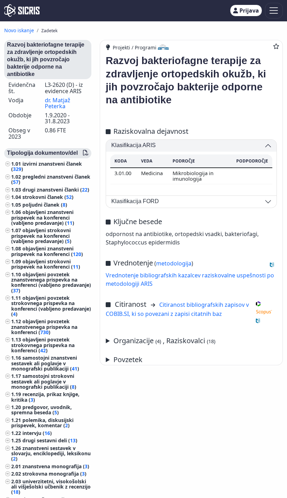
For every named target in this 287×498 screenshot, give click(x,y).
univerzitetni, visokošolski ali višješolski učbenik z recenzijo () (51, 486)
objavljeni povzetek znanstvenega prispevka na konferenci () (44, 326)
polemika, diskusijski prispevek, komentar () (42, 423)
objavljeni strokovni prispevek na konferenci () (45, 264)
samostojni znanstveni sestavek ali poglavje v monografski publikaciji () (45, 363)
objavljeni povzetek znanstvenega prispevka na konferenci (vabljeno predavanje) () (51, 282)
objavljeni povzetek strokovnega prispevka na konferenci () (43, 344)
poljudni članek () (44, 204)
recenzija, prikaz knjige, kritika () (45, 397)
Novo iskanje (19, 30)
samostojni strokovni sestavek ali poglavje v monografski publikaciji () (43, 381)
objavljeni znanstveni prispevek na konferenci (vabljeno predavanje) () (42, 217)
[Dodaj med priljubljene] (276, 46)
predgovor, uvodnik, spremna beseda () (41, 410)
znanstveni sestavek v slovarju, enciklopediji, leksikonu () (51, 453)
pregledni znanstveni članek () (50, 179)
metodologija (173, 263)
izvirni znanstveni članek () (46, 166)
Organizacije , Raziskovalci (164, 340)
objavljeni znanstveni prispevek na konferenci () (47, 251)
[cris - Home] (22, 10)
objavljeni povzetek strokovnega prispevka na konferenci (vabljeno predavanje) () (51, 306)
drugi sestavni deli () (49, 440)
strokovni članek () (48, 197)
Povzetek (127, 359)
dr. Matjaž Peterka (57, 103)
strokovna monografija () (54, 473)
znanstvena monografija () (55, 466)
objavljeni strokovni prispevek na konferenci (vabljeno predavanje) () (41, 235)
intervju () (37, 433)
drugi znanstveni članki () (55, 189)
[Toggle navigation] (274, 11)
